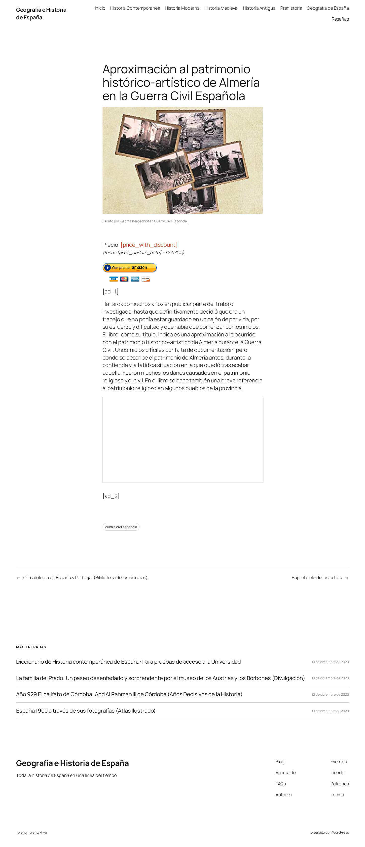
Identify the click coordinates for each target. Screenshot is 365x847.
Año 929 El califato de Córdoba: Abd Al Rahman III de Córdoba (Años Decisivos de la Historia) (129, 694)
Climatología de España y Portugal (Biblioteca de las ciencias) (85, 577)
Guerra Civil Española (170, 221)
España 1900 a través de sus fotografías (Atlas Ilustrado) (86, 711)
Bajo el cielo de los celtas (317, 577)
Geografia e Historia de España (41, 13)
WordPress (340, 832)
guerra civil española (121, 526)
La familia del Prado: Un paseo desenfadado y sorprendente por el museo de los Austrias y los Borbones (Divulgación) (160, 678)
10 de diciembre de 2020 (330, 661)
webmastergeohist (134, 221)
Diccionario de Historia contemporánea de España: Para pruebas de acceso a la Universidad (128, 662)
